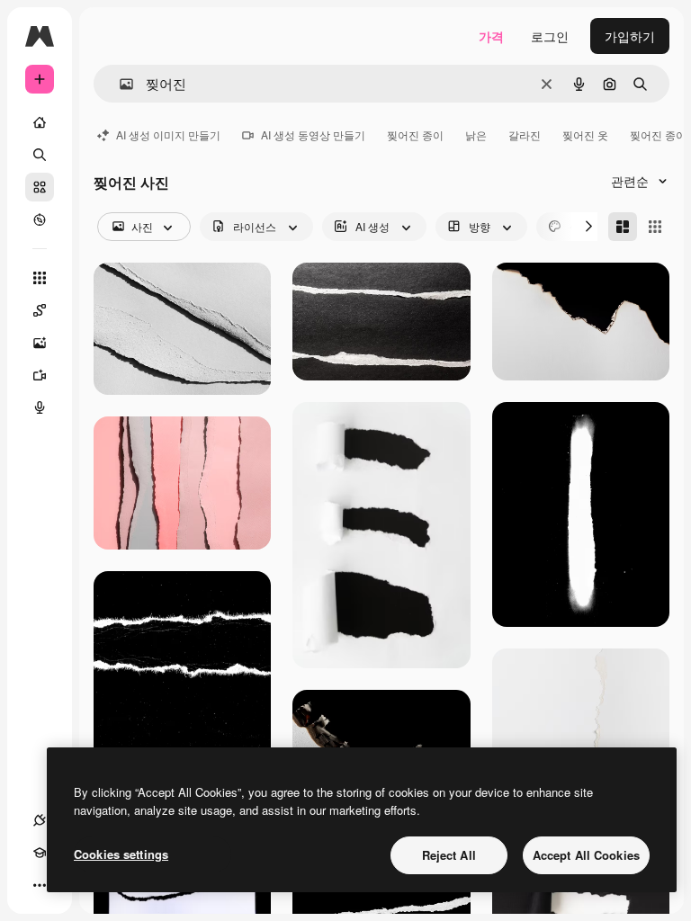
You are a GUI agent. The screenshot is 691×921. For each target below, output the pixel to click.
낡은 (476, 134)
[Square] (655, 226)
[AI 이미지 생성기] (39, 342)
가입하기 (630, 36)
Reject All (449, 854)
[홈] (39, 122)
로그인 (550, 36)
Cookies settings (121, 854)
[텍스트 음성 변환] (39, 407)
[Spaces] (39, 310)
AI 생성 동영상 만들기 (313, 134)
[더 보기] (39, 885)
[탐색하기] (39, 219)
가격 (491, 36)
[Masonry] (622, 226)
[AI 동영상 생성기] (39, 375)
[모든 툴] (39, 278)
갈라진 (524, 134)
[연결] (39, 820)
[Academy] (39, 852)
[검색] (39, 154)
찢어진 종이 (415, 134)
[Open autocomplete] (119, 84)
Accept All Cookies (586, 854)
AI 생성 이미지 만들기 (168, 134)
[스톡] (39, 187)
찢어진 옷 (585, 134)
